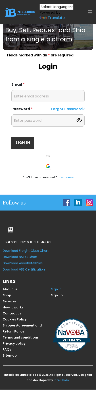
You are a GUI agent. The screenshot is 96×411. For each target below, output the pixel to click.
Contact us (12, 313)
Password (22, 109)
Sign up (57, 295)
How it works (13, 307)
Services (10, 301)
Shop (7, 295)
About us (10, 289)
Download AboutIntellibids (23, 263)
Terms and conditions (21, 337)
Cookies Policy (15, 319)
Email (18, 84)
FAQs (7, 349)
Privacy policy (14, 343)
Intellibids (61, 380)
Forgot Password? (68, 109)
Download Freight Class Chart (26, 250)
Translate (56, 17)
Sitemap (10, 355)
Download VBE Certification (24, 269)
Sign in (22, 142)
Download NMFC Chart (20, 257)
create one (65, 177)
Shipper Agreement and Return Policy (22, 328)
